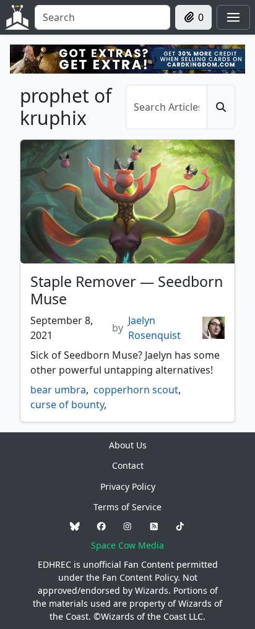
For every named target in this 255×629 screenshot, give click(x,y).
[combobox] (102, 17)
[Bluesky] (74, 526)
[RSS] (154, 526)
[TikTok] (180, 526)
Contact (128, 465)
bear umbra (58, 389)
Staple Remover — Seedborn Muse (126, 290)
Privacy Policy (127, 486)
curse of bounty (67, 404)
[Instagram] (127, 526)
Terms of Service (127, 507)
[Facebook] (101, 526)
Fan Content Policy (140, 577)
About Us (128, 445)
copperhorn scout (135, 389)
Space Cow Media (127, 545)
